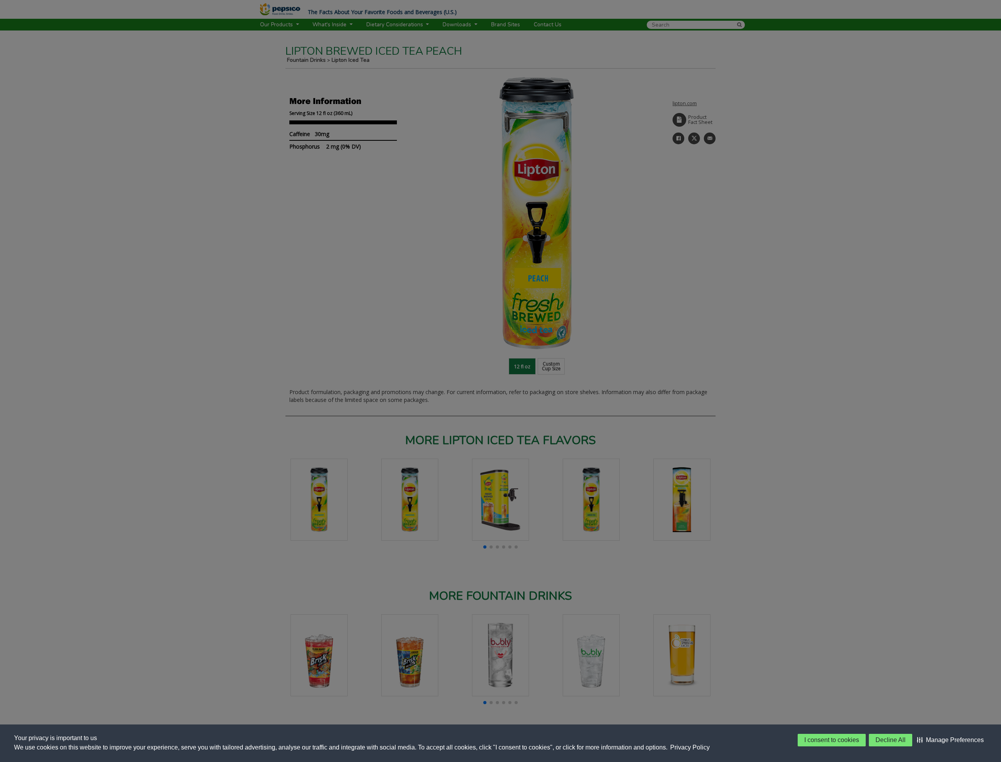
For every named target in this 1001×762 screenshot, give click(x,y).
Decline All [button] (890, 740)
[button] (950, 740)
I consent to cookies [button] (831, 740)
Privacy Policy (690, 747)
